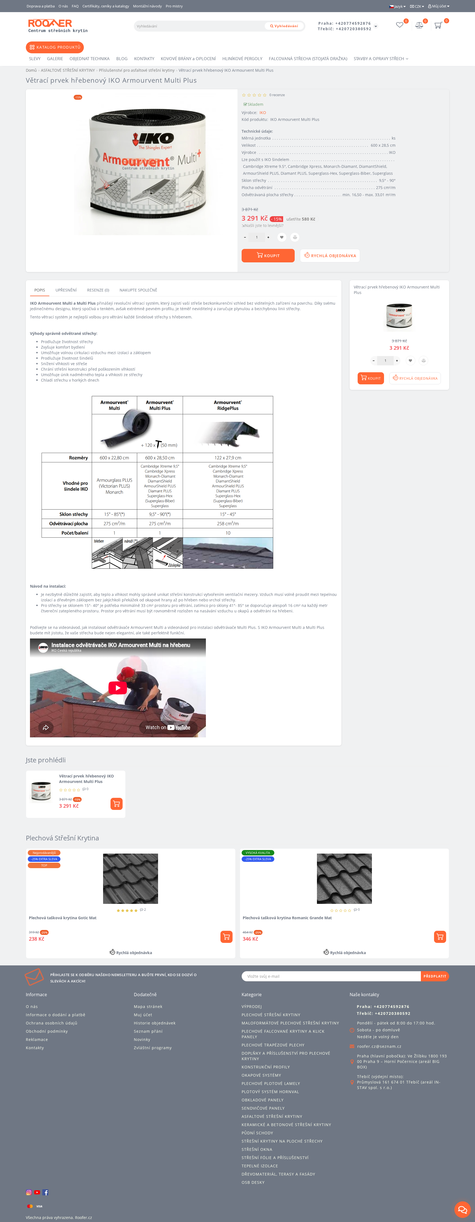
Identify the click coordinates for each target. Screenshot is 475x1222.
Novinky (142, 1039)
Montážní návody (147, 6)
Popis (39, 290)
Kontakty (35, 1047)
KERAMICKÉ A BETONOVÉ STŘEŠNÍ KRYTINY (286, 1124)
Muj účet (143, 1014)
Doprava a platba (41, 6)
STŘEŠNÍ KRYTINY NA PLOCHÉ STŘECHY (282, 1141)
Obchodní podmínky (47, 1031)
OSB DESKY (253, 1182)
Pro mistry (174, 6)
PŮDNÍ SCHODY (257, 1132)
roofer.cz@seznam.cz (379, 1046)
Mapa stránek (148, 1006)
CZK (418, 6)
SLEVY (34, 58)
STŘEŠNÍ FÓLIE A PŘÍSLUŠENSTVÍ (275, 1157)
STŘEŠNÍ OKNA (257, 1149)
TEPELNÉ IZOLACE (260, 1165)
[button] (441, 899)
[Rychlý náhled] (94, 874)
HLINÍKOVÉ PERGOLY (242, 58)
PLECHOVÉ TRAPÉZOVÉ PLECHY (273, 1045)
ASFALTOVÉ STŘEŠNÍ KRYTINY (272, 1116)
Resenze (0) (98, 290)
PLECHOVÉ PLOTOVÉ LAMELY (271, 1083)
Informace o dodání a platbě (55, 1014)
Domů (31, 70)
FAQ (75, 6)
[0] (419, 25)
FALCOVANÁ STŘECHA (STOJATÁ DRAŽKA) (308, 58)
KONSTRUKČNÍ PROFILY (266, 1067)
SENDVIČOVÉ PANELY (263, 1108)
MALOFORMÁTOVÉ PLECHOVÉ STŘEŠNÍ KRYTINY (290, 1023)
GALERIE (55, 58)
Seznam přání (148, 1031)
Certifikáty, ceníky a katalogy (105, 6)
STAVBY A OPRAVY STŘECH (379, 58)
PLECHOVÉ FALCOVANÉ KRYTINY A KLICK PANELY (283, 1034)
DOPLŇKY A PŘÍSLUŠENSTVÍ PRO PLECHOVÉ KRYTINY (286, 1056)
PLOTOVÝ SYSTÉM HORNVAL (270, 1091)
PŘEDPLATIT (435, 976)
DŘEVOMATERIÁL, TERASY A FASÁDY (278, 1174)
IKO (262, 112)
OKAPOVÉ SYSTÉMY (261, 1075)
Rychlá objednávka (333, 255)
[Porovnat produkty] (93, 865)
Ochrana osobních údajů (52, 1023)
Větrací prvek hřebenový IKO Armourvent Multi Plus (86, 778)
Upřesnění (66, 290)
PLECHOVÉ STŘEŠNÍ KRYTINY (271, 1014)
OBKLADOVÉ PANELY (263, 1099)
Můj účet (439, 6)
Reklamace (37, 1039)
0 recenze (276, 94)
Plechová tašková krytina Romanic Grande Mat (152, 917)
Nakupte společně (138, 290)
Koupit (271, 255)
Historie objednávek (155, 1023)
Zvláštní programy (153, 1047)
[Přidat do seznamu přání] (94, 855)
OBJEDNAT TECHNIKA (90, 58)
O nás (63, 6)
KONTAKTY (144, 58)
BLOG (122, 58)
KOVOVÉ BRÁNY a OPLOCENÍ (188, 58)
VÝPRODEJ (252, 1006)
